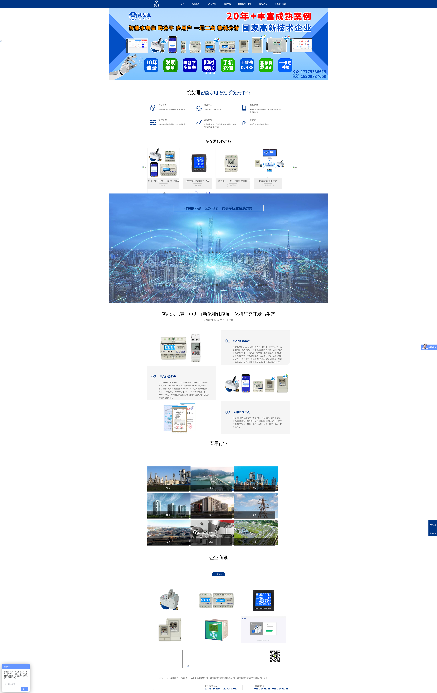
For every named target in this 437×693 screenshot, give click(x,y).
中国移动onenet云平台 (188, 678)
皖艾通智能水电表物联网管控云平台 (250, 678)
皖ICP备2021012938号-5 (202, 663)
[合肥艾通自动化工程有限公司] (155, 3)
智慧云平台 (263, 4)
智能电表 (195, 4)
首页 (183, 4)
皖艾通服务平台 (203, 678)
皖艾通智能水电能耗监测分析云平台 (223, 678)
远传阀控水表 (260, 255)
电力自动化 (211, 4)
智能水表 (227, 4)
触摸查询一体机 (244, 4)
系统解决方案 (280, 4)
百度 (265, 678)
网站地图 (190, 672)
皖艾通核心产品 (218, 141)
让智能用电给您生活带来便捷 (218, 316)
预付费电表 (169, 255)
